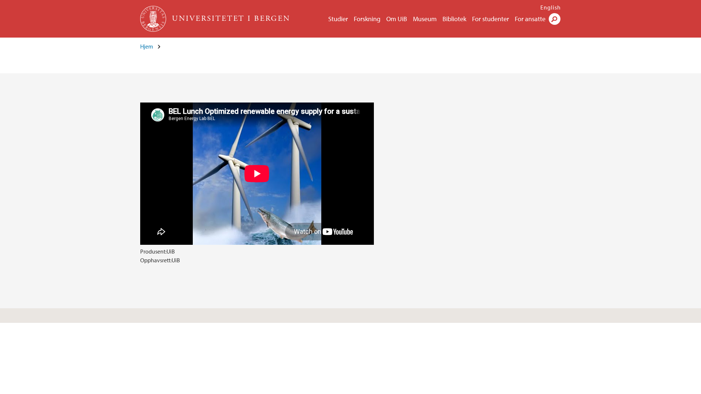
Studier (338, 19)
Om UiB (396, 19)
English (550, 7)
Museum (425, 19)
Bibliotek (454, 19)
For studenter (490, 19)
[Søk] (554, 19)
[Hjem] (154, 19)
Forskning (367, 19)
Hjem (146, 46)
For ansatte (530, 19)
